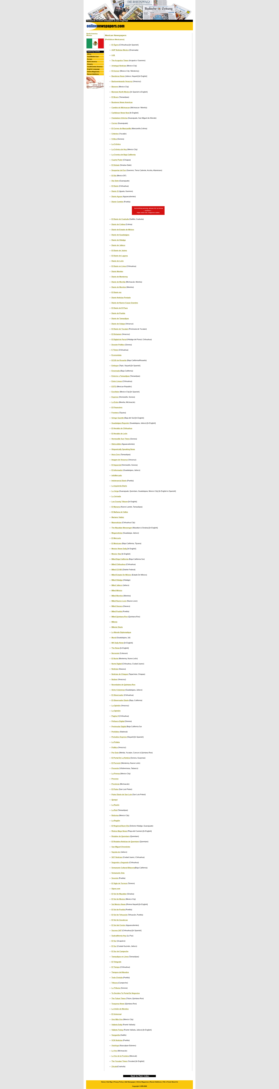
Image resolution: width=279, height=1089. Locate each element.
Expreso (114, 397)
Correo (114, 123)
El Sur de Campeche (119, 951)
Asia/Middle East (93, 56)
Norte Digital (116, 664)
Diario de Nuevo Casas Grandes (124, 303)
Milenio (114, 622)
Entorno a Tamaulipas (120, 376)
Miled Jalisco (116, 585)
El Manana (115, 507)
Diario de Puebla (118, 313)
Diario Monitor (117, 271)
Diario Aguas (116, 196)
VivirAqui (115, 1046)
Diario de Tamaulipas (120, 318)
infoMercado (116, 475)
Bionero (114, 87)
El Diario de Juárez (119, 250)
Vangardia (115, 1035)
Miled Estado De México (121, 575)
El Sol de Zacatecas (119, 920)
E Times (114, 350)
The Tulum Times (118, 998)
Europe (89, 59)
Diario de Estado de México (122, 230)
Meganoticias (116, 533)
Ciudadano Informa (119, 118)
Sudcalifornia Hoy (118, 936)
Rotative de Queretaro (120, 836)
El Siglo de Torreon (119, 883)
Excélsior (115, 392)
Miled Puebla (116, 611)
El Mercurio (116, 538)
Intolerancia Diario (119, 481)
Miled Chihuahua (118, 564)
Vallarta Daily (116, 1025)
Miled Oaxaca (116, 606)
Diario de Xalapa (118, 324)
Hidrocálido (116, 444)
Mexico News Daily (119, 549)
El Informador (117, 470)
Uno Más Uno (117, 1019)
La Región (115, 821)
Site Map (109, 1082)
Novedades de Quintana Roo (123, 685)
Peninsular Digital (118, 726)
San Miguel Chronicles (120, 847)
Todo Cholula (117, 978)
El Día (113, 176)
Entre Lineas (116, 381)
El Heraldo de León (119, 434)
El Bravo (115, 97)
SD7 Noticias (116, 857)
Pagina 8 (115, 716)
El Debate (115, 165)
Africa (89, 54)
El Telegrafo (116, 962)
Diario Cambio (117, 202)
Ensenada (115, 371)
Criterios (115, 134)
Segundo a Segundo (120, 862)
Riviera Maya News (119, 831)
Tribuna (114, 983)
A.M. (113, 55)
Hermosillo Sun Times (120, 439)
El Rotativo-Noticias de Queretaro (125, 842)
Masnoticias (116, 522)
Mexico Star (116, 554)
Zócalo (114, 1066)
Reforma (115, 815)
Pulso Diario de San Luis (121, 794)
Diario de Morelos (118, 287)
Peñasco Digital (117, 721)
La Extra (114, 402)
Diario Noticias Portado (121, 298)
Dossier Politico (118, 345)
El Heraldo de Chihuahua (121, 428)
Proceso (114, 779)
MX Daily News (117, 643)
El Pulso (114, 789)
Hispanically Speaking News (123, 449)
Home (103, 1082)
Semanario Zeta (117, 873)
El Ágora (115, 45)
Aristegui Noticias (118, 66)
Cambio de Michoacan (120, 108)
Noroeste (115, 653)
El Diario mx (116, 292)
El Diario (114, 186)
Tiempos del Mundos (120, 972)
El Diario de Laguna (119, 256)
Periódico (115, 732)
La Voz (114, 1051)
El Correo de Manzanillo (121, 128)
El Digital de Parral (119, 339)
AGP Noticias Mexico (120, 50)
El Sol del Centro (118, 925)
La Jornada (116, 496)
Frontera (115, 413)
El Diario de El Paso (119, 308)
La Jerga (115, 491)
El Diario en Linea (118, 266)
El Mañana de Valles (119, 512)
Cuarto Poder (117, 160)
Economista (116, 355)
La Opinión (116, 706)
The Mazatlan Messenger (121, 528)
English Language (93, 69)
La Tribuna (115, 988)
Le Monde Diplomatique (121, 632)
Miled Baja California (119, 559)
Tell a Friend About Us (170, 1082)
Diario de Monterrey (119, 277)
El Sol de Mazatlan (119, 894)
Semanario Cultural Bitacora (123, 868)
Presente (115, 768)
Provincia (115, 784)
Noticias (114, 669)
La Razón (115, 805)
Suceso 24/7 (116, 930)
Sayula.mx (115, 852)
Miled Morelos (117, 596)
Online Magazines (93, 71)
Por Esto (115, 753)
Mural (113, 638)
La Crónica (116, 144)
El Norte (114, 658)
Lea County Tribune (119, 502)
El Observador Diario (120, 700)
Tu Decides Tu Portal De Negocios (125, 993)
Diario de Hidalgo (118, 240)
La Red (114, 810)
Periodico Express (119, 737)
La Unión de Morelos (120, 1009)
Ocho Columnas (118, 690)
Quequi (114, 800)
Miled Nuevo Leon (118, 601)
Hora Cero (115, 454)
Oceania (90, 64)
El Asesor (115, 71)
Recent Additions (93, 74)
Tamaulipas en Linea (119, 957)
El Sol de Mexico (118, 899)
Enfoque (115, 366)
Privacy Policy (118, 1082)
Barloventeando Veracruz (122, 81)
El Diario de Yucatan (119, 329)
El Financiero (116, 407)
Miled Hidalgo (117, 580)
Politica (114, 747)
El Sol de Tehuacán (119, 915)
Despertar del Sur (118, 170)
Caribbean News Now (120, 113)
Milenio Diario (117, 627)
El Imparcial (116, 465)
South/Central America (94, 66)
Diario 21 (115, 191)
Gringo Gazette (117, 418)
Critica (114, 139)
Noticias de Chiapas (119, 674)
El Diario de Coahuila (120, 219)
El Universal (116, 1014)
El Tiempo (115, 967)
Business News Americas (122, 102)
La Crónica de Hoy (119, 149)
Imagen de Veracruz (119, 460)
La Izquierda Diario (119, 486)
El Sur (114, 941)
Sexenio (114, 878)
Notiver (114, 679)
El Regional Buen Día (120, 826)
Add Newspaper (130, 1082)
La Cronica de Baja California (123, 155)
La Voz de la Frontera (120, 1056)
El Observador (117, 695)
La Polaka (115, 742)
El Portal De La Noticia (120, 758)
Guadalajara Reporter (120, 423)
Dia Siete (115, 181)
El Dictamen (116, 334)
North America (92, 61)
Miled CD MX (116, 570)
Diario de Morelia (118, 282)
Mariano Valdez (117, 517)
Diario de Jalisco (118, 245)
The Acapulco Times (119, 60)
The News (115, 648)
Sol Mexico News (118, 904)
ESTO (113, 386)
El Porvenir (116, 763)
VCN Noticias (116, 1040)
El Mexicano (116, 543)
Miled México (116, 590)
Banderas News (118, 76)
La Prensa (115, 774)
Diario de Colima (118, 224)
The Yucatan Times (119, 1061)
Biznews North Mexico (120, 92)
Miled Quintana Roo (119, 617)
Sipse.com (115, 889)
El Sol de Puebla (118, 910)
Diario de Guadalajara (120, 235)
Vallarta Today (117, 1030)
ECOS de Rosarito (119, 360)
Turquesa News (117, 1004)
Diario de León (117, 261)
